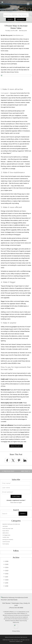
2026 (6, 561)
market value (6, 537)
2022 (6, 573)
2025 (6, 564)
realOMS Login (19, 641)
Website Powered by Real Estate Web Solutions (16, 637)
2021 (6, 577)
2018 (6, 586)
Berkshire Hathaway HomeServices (11, 524)
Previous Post (8, 471)
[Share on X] (13, 460)
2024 (6, 567)
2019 (6, 583)
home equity (6, 543)
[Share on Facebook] (7, 460)
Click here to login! (16, 502)
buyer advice (6, 530)
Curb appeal (4, 93)
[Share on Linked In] (25, 460)
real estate (5, 526)
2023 (6, 570)
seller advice (6, 532)
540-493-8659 (18, 607)
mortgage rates (6, 535)
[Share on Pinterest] (19, 460)
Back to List (15, 446)
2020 (6, 580)
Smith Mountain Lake (8, 528)
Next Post (25, 471)
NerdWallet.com (18, 35)
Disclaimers (12, 641)
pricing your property (8, 539)
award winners (6, 541)
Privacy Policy (16, 631)
